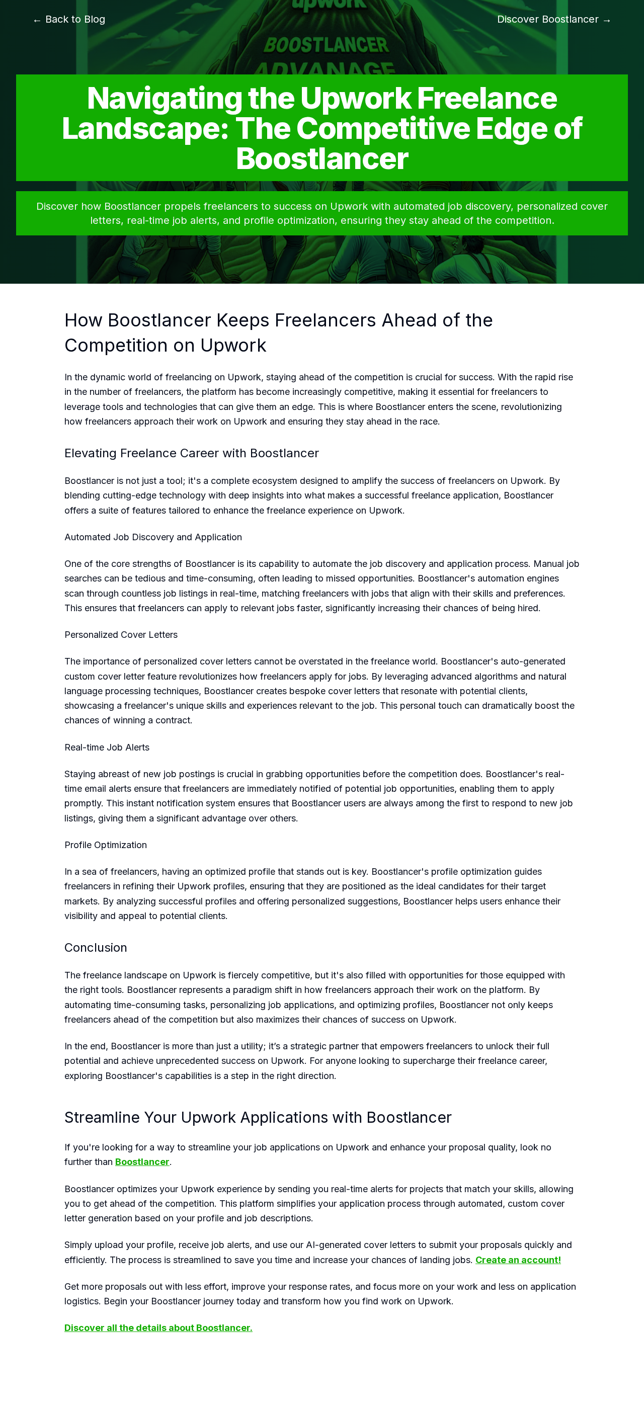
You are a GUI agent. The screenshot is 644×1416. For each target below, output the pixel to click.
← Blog (68, 19)
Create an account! (518, 1260)
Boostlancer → (554, 19)
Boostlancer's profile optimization (441, 871)
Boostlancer (400, 406)
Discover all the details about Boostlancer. (158, 1327)
